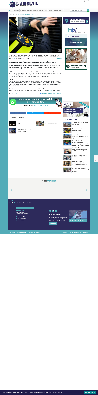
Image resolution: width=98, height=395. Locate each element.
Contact (61, 10)
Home (11, 14)
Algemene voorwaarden (68, 232)
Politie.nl (59, 58)
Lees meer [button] (59, 392)
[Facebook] (50, 210)
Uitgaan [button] (50, 10)
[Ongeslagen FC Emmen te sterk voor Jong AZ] (67, 124)
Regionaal (35, 10)
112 (12, 10)
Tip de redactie (54, 113)
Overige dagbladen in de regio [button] (77, 220)
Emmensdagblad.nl (27, 3)
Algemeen (16, 10)
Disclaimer (76, 232)
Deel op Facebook (19, 113)
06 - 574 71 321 (41, 106)
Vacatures (56, 10)
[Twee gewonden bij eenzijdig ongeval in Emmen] (67, 130)
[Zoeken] (88, 10)
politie (12, 93)
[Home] (10, 10)
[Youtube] (53, 210)
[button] (10, 190)
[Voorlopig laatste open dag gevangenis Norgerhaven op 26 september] (67, 136)
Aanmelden (53, 223)
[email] (96, 160)
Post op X (36, 113)
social (15, 93)
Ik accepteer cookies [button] (90, 392)
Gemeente (29, 10)
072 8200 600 (21, 216)
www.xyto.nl (21, 220)
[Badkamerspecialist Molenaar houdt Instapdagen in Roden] (67, 151)
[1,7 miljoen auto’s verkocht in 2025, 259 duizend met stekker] (67, 157)
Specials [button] (41, 10)
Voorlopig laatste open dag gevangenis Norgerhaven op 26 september (80, 136)
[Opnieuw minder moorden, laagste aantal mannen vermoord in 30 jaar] (67, 170)
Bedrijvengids (23, 10)
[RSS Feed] (56, 210)
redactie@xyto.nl (22, 218)
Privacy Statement (84, 232)
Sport (46, 10)
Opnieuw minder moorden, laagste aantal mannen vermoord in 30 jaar (80, 170)
